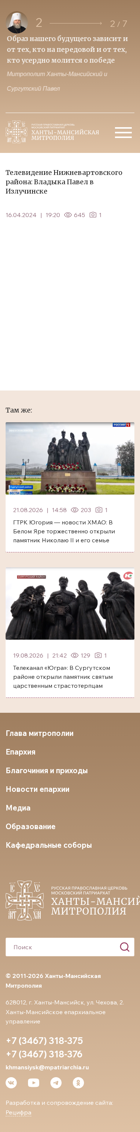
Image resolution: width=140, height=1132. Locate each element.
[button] (76, 23)
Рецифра (18, 1112)
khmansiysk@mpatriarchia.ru (47, 1067)
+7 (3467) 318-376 (44, 1054)
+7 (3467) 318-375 (44, 1040)
